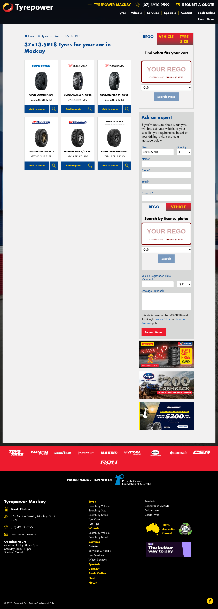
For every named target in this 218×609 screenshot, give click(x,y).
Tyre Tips (94, 524)
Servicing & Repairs (100, 551)
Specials (170, 13)
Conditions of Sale (45, 603)
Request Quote (153, 332)
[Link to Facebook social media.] (210, 601)
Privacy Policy (162, 319)
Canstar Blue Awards (157, 506)
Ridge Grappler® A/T (114, 151)
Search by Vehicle (99, 506)
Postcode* (147, 193)
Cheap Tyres (152, 515)
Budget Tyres (152, 510)
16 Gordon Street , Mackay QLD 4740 (33, 518)
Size (144, 147)
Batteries (93, 546)
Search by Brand (98, 515)
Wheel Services (98, 559)
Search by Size (97, 510)
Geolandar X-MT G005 (114, 94)
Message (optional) (153, 291)
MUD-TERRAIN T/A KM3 (77, 151)
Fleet (201, 19)
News (210, 19)
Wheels (136, 13)
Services (153, 13)
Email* (146, 182)
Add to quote (37, 109)
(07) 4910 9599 (156, 5)
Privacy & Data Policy (24, 603)
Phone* (146, 170)
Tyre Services (96, 555)
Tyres (122, 13)
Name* (146, 159)
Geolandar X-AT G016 (78, 94)
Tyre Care (94, 519)
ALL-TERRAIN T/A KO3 (41, 151)
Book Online (206, 13)
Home (31, 36)
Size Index (151, 501)
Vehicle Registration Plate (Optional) (156, 277)
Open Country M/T (41, 94)
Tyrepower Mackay (112, 5)
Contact (186, 13)
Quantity (181, 147)
